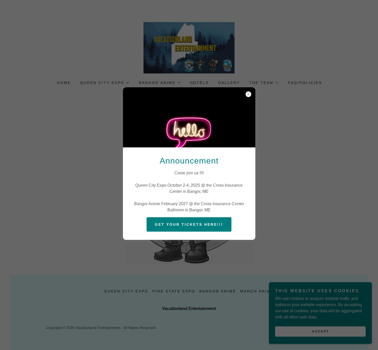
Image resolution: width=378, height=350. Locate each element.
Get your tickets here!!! (189, 224)
